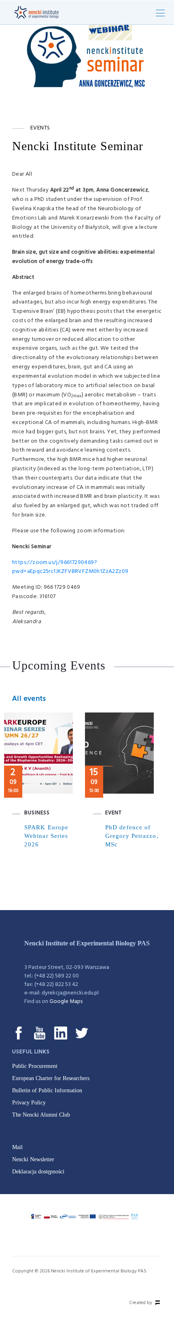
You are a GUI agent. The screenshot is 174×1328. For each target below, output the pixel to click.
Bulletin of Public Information (47, 1090)
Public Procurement (34, 1066)
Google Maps (66, 1001)
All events (29, 699)
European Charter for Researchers (50, 1078)
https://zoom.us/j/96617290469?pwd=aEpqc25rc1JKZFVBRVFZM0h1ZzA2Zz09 (70, 567)
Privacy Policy (29, 1103)
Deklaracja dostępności (38, 1172)
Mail (17, 1147)
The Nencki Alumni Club (41, 1115)
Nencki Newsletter (33, 1159)
